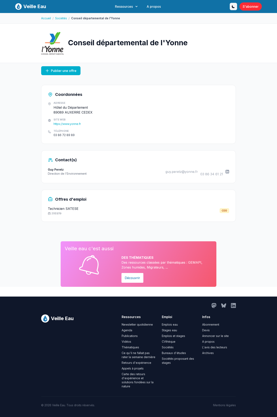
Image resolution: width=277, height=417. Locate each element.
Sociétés (61, 18)
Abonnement (210, 324)
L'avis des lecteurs (214, 347)
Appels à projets (133, 368)
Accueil (46, 18)
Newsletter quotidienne (137, 324)
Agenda (127, 330)
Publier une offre (63, 71)
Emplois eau (170, 324)
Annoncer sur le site (215, 336)
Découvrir (132, 278)
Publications (130, 336)
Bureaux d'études (174, 353)
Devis (206, 330)
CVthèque (168, 341)
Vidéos (126, 341)
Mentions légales (224, 405)
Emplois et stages (173, 336)
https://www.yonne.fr (67, 124)
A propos (154, 6)
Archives (208, 353)
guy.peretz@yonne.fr (181, 172)
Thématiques (130, 347)
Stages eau (169, 330)
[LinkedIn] (227, 171)
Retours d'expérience (136, 362)
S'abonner (251, 6)
